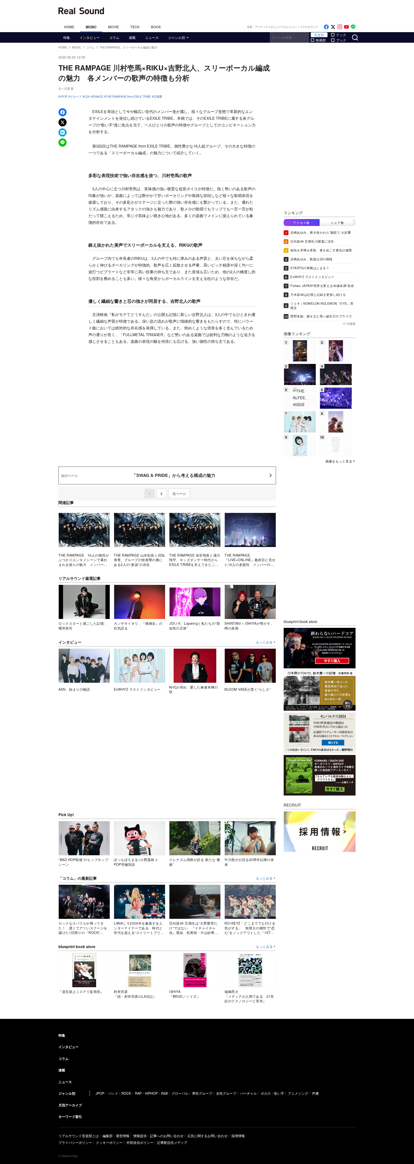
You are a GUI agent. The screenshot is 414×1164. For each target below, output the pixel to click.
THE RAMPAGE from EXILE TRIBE (128, 96)
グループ (76, 96)
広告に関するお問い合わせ (207, 1135)
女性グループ (226, 1093)
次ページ (179, 493)
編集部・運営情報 (116, 1135)
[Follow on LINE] (353, 27)
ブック (341, 40)
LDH (87, 96)
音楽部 (319, 34)
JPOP (64, 96)
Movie (113, 26)
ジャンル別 (176, 37)
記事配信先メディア (172, 1142)
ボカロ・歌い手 (272, 1093)
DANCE (98, 96)
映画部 (321, 40)
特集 (66, 37)
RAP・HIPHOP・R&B (151, 1093)
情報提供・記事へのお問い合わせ (158, 1135)
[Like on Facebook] (326, 27)
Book (156, 26)
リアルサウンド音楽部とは (78, 1135)
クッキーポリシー (109, 1142)
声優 (315, 1093)
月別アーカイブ (70, 1105)
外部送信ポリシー (139, 1142)
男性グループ (202, 1093)
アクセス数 (301, 222)
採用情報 (238, 1135)
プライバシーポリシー (75, 1142)
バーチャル (248, 1093)
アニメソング (298, 1093)
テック (341, 34)
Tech (134, 26)
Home (69, 26)
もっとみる (264, 642)
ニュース (152, 37)
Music (91, 26)
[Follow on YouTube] (346, 27)
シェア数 (337, 222)
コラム (114, 37)
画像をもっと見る (338, 461)
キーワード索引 (70, 1116)
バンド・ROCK (119, 1093)
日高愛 (158, 96)
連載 (132, 37)
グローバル (180, 1093)
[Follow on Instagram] (339, 27)
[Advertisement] (239, 11)
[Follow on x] (333, 27)
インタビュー (90, 37)
